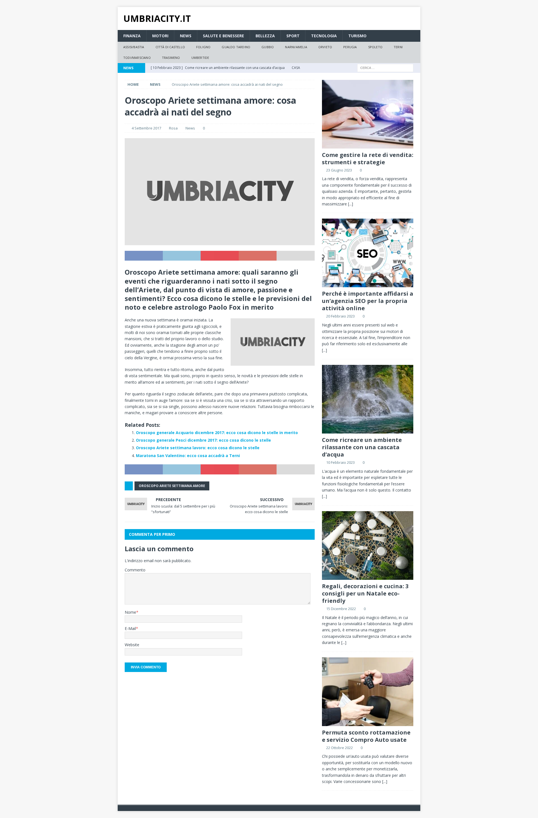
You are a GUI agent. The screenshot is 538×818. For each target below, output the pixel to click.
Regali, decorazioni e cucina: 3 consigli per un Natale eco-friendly (365, 593)
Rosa (173, 128)
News (185, 35)
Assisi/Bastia (133, 47)
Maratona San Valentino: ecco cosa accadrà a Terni (188, 455)
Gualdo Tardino (236, 47)
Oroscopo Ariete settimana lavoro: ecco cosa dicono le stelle (197, 447)
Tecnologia (324, 35)
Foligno (203, 47)
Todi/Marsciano (137, 57)
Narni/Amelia (296, 47)
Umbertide (200, 57)
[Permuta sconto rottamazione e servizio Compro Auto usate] (367, 691)
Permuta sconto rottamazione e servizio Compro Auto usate (366, 736)
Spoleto (375, 47)
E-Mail (130, 628)
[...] (350, 204)
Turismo (357, 35)
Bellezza (265, 35)
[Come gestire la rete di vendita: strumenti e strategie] (367, 114)
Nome (130, 612)
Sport (293, 35)
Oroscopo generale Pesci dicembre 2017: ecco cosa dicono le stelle (203, 440)
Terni (398, 47)
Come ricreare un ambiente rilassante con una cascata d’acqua (362, 447)
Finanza (132, 35)
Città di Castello (170, 47)
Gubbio (267, 47)
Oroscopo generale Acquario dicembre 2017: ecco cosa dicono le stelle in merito (217, 432)
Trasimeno (171, 57)
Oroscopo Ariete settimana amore (172, 485)
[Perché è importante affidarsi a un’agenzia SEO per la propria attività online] (367, 253)
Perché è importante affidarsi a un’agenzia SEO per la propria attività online (367, 301)
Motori (160, 35)
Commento (135, 570)
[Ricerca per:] (385, 67)
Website (132, 644)
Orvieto (325, 47)
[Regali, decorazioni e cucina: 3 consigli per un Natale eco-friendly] (367, 545)
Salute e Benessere (223, 35)
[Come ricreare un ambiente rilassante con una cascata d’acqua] (367, 399)
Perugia (350, 47)
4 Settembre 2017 (146, 128)
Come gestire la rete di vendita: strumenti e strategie (367, 158)
